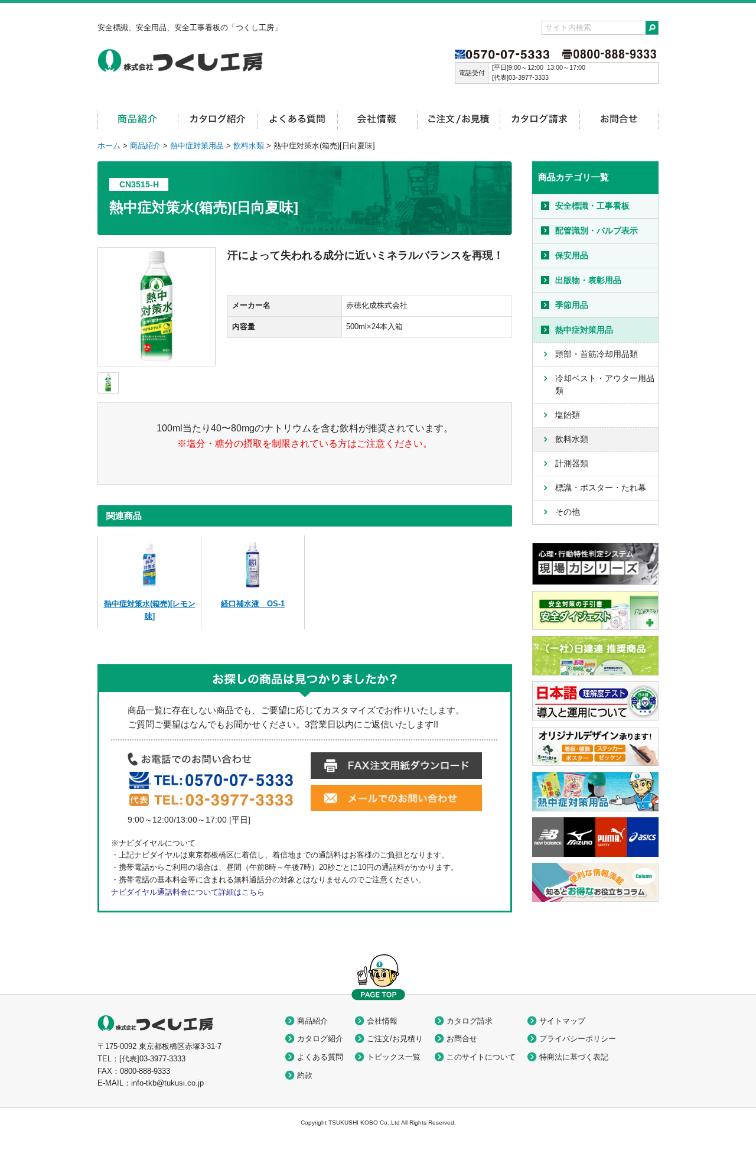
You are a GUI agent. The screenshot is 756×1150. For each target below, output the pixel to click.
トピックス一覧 (394, 1056)
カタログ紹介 (320, 1038)
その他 (567, 511)
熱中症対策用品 (197, 145)
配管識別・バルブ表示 (596, 230)
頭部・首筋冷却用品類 (596, 354)
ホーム (108, 145)
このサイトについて (481, 1056)
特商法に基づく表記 (573, 1056)
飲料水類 (248, 145)
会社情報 (382, 1020)
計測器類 (571, 463)
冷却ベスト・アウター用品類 (604, 384)
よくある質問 (320, 1056)
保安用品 (571, 255)
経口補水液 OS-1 (253, 603)
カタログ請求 (470, 1020)
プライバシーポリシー (577, 1038)
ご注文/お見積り (395, 1038)
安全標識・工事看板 (592, 205)
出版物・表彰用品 (588, 280)
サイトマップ (562, 1020)
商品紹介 (145, 145)
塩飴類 (567, 415)
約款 (304, 1075)
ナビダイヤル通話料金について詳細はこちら (188, 892)
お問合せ (462, 1038)
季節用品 (571, 305)
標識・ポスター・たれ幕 (600, 487)
